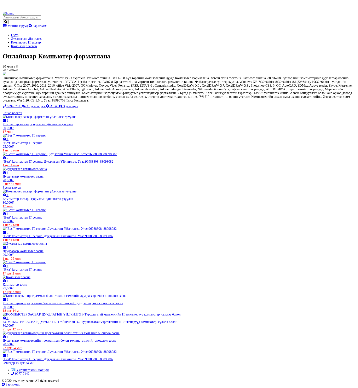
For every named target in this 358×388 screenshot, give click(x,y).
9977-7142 (21, 373)
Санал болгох (12, 113)
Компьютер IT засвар (26, 42)
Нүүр (14, 35)
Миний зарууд (18, 26)
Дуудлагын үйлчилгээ (26, 38)
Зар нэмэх (39, 26)
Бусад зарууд (12, 187)
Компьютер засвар (24, 46)
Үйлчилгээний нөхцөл (32, 370)
